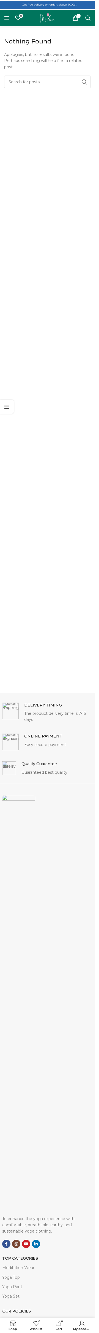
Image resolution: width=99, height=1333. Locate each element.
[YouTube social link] (26, 1244)
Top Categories (20, 1258)
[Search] (88, 18)
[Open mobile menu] (6, 18)
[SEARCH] (84, 82)
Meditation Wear (18, 1267)
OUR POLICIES (16, 1311)
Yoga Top (11, 1277)
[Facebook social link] (6, 1244)
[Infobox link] (47, 713)
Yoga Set (11, 1296)
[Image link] (18, 1002)
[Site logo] (48, 17)
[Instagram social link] (16, 1244)
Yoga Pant (12, 1286)
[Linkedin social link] (36, 1244)
